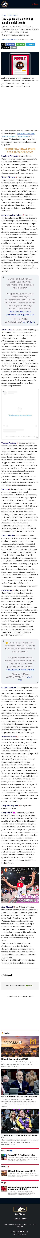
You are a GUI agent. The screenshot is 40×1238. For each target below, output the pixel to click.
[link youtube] (21, 1231)
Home (4, 15)
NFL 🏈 (3, 1182)
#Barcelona (25, 311)
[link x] (11, 1231)
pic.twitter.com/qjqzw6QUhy (20, 314)
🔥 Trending (5, 1033)
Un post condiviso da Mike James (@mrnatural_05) (20, 436)
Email (14, 47)
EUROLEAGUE (13, 15)
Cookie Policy (20, 1218)
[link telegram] (24, 1231)
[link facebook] (14, 1231)
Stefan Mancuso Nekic (10, 39)
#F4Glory (14, 311)
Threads (6, 47)
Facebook (11, 44)
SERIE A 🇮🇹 (5, 1166)
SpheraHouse (23, 1234)
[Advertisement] (20, 109)
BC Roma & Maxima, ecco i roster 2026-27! (22, 1171)
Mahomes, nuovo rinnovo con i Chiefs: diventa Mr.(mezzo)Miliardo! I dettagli (23, 1188)
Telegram (31, 44)
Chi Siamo (20, 1214)
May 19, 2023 (29, 322)
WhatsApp (21, 44)
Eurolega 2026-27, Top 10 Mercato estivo (21, 1155)
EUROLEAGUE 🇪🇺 (6, 1150)
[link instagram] (18, 1231)
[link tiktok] (27, 1231)
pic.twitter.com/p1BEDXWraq (20, 669)
